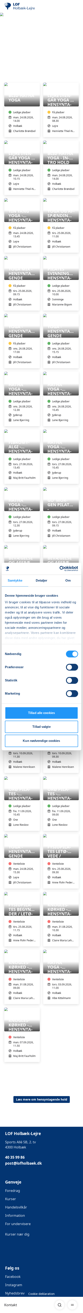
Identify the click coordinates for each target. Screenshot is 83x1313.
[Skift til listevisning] (76, 76)
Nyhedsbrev (14, 1293)
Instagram (13, 1285)
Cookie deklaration (41, 1294)
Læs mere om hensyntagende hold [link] (41, 1099)
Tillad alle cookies (41, 713)
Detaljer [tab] (41, 580)
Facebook (13, 1276)
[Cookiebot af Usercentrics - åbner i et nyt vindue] (59, 568)
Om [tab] (68, 580)
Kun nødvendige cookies (41, 741)
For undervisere (18, 1223)
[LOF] (25, 6)
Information (15, 1215)
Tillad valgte (41, 726)
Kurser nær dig (17, 1234)
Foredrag (12, 1190)
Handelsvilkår (16, 1207)
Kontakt (10, 1305)
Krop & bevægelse (19, 39)
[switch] (72, 667)
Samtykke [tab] (15, 580)
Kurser (10, 1199)
